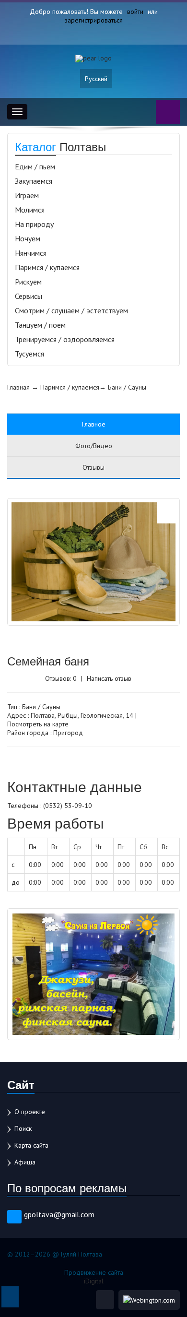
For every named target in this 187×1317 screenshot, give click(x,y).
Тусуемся (29, 353)
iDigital (94, 1281)
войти (135, 11)
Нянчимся (31, 253)
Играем (27, 195)
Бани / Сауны (127, 387)
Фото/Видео (93, 445)
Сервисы (28, 296)
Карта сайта (31, 1145)
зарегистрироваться (94, 20)
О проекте (29, 1111)
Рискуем (28, 281)
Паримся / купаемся (47, 267)
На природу (34, 224)
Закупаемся (33, 181)
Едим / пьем (35, 166)
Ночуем (27, 238)
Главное (93, 424)
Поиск (23, 1128)
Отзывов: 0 (61, 678)
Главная (18, 387)
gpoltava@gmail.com (59, 1214)
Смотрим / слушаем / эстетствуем (71, 310)
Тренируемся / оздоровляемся (65, 339)
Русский (96, 78)
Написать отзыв (109, 678)
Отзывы (93, 467)
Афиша (24, 1162)
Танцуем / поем (40, 325)
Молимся (30, 209)
